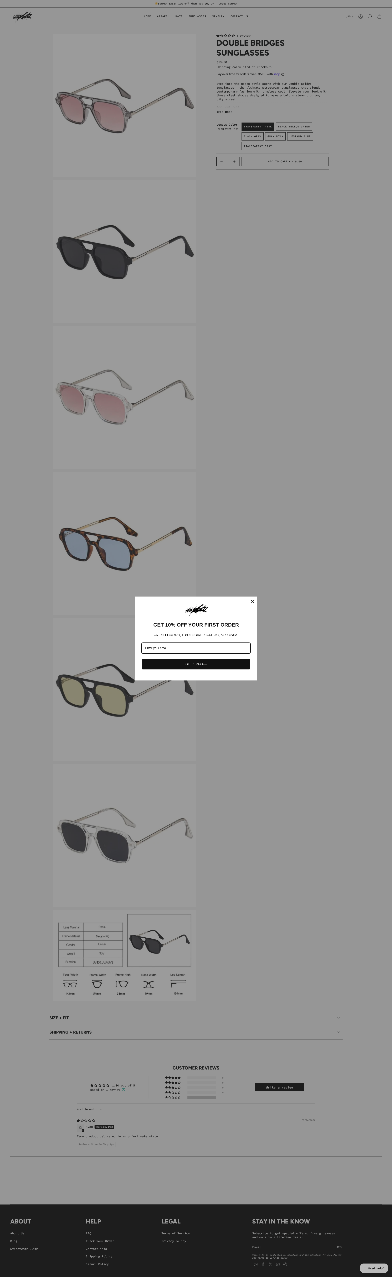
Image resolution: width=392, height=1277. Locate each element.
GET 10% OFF (196, 664)
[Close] (252, 601)
